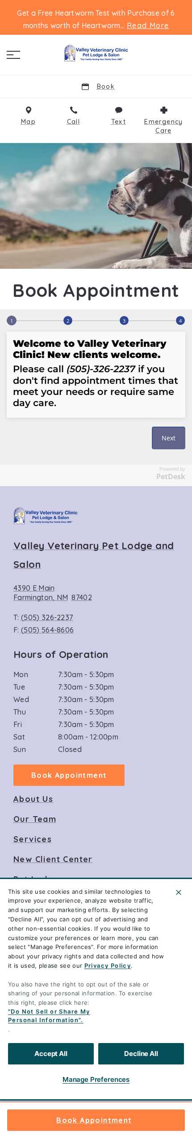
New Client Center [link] (53, 859)
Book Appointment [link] (94, 1120)
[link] (96, 53)
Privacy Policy (107, 965)
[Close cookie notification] (178, 892)
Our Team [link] (34, 819)
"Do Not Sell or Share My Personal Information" (49, 1016)
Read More (148, 25)
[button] (13, 55)
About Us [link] (33, 799)
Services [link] (32, 839)
